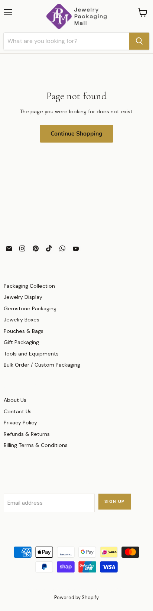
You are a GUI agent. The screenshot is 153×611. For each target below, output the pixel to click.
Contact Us (18, 411)
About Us (15, 400)
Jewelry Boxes (21, 319)
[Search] (139, 41)
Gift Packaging (21, 342)
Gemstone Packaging (30, 308)
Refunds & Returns (27, 434)
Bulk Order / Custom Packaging (42, 364)
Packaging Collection (29, 286)
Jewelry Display (23, 297)
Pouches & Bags (23, 331)
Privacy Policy (20, 422)
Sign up (114, 501)
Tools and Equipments (31, 353)
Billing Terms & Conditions (36, 445)
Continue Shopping (76, 134)
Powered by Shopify (76, 597)
